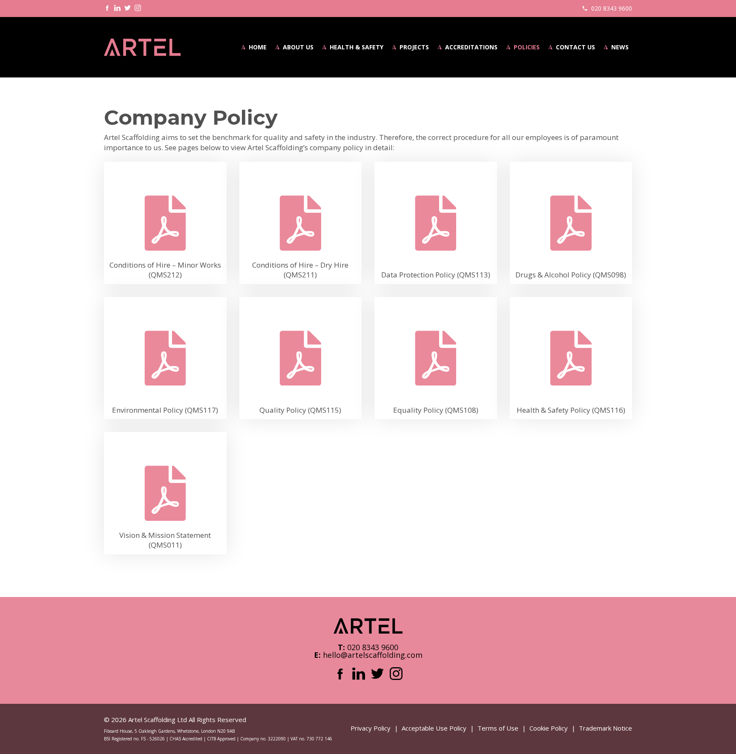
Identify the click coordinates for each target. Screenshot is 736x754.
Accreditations (471, 47)
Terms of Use (497, 728)
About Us (298, 47)
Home (258, 47)
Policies (527, 47)
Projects (414, 47)
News (620, 47)
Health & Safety (356, 47)
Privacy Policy (371, 728)
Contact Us (575, 47)
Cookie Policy (548, 728)
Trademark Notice (605, 728)
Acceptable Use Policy (434, 728)
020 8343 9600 (611, 8)
